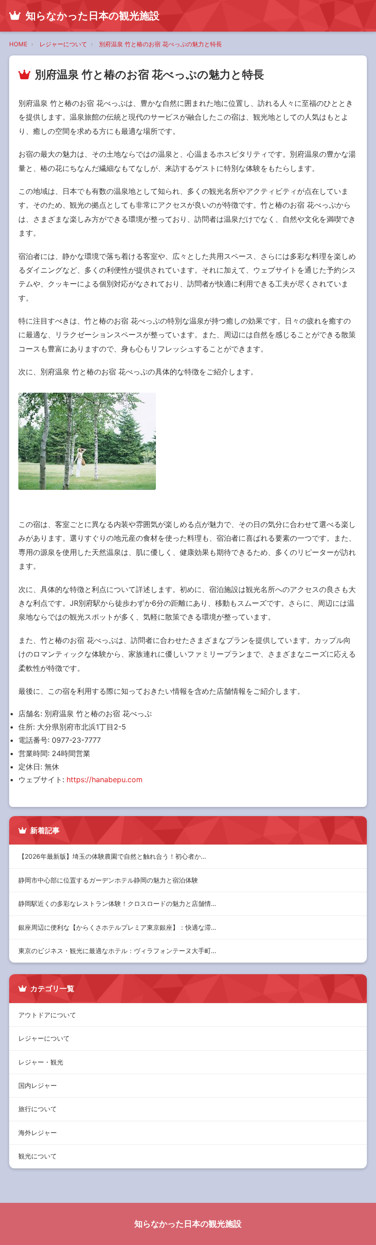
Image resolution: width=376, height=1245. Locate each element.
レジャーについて (63, 44)
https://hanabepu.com (104, 779)
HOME (18, 44)
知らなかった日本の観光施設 (188, 1224)
